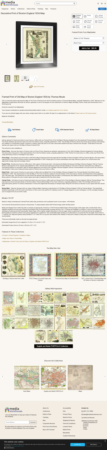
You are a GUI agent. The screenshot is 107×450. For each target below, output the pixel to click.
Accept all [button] (77, 444)
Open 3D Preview (38, 86)
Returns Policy (67, 417)
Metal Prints (66, 429)
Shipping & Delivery (69, 420)
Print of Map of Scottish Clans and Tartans (40, 279)
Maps (28, 235)
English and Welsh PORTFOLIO (39, 241)
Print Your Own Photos (50, 426)
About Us (46, 408)
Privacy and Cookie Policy (17, 446)
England (22, 235)
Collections (20, 9)
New (46, 9)
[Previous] (5, 44)
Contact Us (84, 408)
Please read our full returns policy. (86, 113)
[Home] (11, 5)
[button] (36, 448)
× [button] (105, 441)
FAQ (64, 411)
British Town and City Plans (19, 241)
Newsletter (66, 433)
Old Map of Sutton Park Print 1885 (13, 278)
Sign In (102, 9)
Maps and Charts (8, 238)
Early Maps (18, 238)
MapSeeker (6, 241)
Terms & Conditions (69, 423)
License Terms (67, 426)
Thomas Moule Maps (7, 122)
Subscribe (33, 422)
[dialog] (53, 444)
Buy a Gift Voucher (49, 429)
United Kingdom (14, 235)
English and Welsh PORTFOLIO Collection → (53, 346)
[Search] (74, 3)
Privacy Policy (67, 414)
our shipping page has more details (57, 110)
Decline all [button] (93, 444)
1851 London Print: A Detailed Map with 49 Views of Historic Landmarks (93, 279)
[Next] (66, 44)
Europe (5, 235)
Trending (40, 9)
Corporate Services (49, 423)
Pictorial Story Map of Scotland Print (67, 278)
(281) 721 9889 (88, 411)
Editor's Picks (31, 9)
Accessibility (67, 408)
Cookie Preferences (69, 436)
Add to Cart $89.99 (89, 48)
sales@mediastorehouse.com (92, 414)
